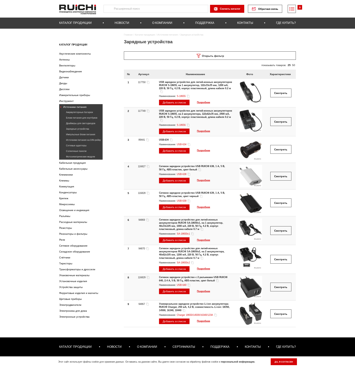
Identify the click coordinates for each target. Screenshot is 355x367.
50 (293, 65)
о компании (162, 22)
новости (122, 22)
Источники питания (167, 34)
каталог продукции (75, 22)
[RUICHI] (77, 9)
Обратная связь (268, 8)
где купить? (286, 22)
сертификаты (184, 346)
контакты (245, 22)
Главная (128, 34)
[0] (292, 9)
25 (289, 65)
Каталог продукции (73, 44)
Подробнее (203, 102)
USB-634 (164, 139)
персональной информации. (238, 361)
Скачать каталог (230, 8)
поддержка (204, 22)
